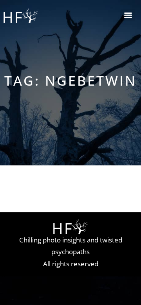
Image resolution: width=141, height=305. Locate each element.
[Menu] (128, 15)
